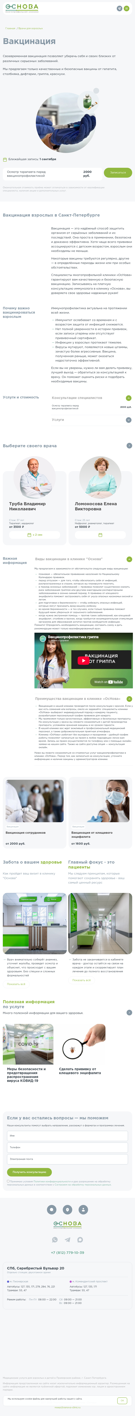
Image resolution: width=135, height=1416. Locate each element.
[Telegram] (67, 1240)
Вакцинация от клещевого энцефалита (91, 835)
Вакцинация (12, 827)
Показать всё (16, 984)
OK (122, 1401)
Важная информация (15, 560)
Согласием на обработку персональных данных (83, 1185)
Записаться (118, 172)
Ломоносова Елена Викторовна (96, 506)
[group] (28, 1060)
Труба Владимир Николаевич (27, 506)
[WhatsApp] (55, 1240)
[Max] (80, 1240)
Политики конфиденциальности (52, 1182)
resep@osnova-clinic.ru (68, 1408)
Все (129, 445)
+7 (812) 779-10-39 (67, 1252)
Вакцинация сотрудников (26, 833)
